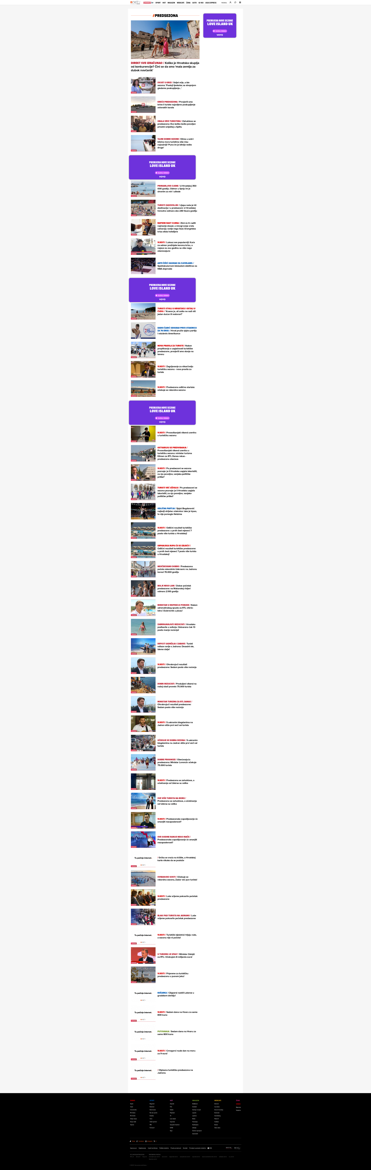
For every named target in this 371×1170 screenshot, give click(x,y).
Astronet (216, 1104)
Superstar (172, 1122)
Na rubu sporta (153, 1113)
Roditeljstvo (195, 1125)
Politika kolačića (164, 1148)
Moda (193, 1119)
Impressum (133, 1148)
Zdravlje (194, 1128)
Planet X (216, 1119)
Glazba (171, 1110)
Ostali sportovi (153, 1122)
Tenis (151, 1119)
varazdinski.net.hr (185, 1157)
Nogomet (152, 1104)
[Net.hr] (237, 1148)
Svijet (131, 1107)
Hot (164, 2)
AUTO (194, 3)
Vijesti (131, 1104)
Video (238, 1104)
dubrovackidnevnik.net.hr (209, 1157)
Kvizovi (216, 1125)
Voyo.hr (144, 1157)
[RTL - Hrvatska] (229, 1148)
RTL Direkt (132, 1116)
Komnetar (216, 1113)
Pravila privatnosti (176, 1148)
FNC (151, 1125)
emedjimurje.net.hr (154, 1157)
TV (170, 1116)
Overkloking (217, 1116)
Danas (132, 1100)
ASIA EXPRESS (210, 3)
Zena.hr (138, 1157)
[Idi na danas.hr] (148, 2)
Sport (158, 2)
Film (171, 1107)
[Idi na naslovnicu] (136, 4)
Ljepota (194, 1113)
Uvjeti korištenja (152, 1148)
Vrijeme (132, 1125)
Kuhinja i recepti (196, 1110)
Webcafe (180, 2)
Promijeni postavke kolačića (197, 1148)
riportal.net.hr (196, 1157)
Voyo (171, 1131)
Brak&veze (195, 1104)
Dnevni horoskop (218, 1110)
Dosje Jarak (133, 1122)
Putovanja (194, 1122)
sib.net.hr (164, 1157)
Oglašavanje (142, 1148)
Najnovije (238, 1107)
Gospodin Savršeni (175, 1125)
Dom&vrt (194, 1107)
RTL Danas (132, 1113)
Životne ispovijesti (197, 1131)
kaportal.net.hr (173, 1157)
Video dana (217, 1128)
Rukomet (152, 1107)
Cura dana (217, 1107)
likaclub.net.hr (153, 1159)
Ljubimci (194, 1116)
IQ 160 (201, 3)
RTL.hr (132, 1157)
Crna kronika (133, 1110)
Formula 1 (152, 1128)
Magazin (171, 2)
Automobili (195, 1134)
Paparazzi (172, 1113)
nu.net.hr (231, 1157)
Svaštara (216, 1122)
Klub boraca (153, 1110)
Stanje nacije (133, 1119)
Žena (188, 2)
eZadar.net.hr (223, 1157)
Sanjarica (238, 1110)
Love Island (173, 1119)
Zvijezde (172, 1104)
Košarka (152, 1116)
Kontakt (185, 1148)
